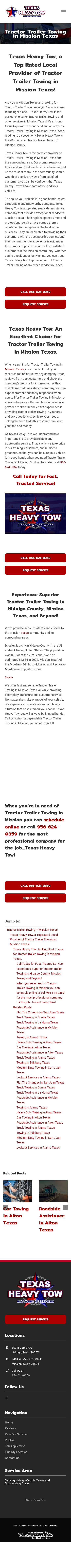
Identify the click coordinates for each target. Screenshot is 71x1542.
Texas (25, 632)
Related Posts (22, 1007)
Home (9, 1422)
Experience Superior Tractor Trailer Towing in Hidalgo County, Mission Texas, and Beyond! (39, 973)
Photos (9, 1440)
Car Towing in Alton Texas (16, 1216)
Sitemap (29, 1500)
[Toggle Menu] (63, 11)
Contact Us (12, 1458)
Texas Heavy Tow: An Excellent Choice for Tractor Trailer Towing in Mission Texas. (38, 953)
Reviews (10, 1428)
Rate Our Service (16, 1434)
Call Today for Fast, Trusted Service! (40, 963)
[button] (5, 1207)
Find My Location (16, 1452)
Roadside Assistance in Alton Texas (52, 1219)
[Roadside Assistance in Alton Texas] (53, 1191)
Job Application (15, 1446)
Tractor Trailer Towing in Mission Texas (32, 929)
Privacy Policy (39, 1500)
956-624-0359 (21, 1375)
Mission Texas (14, 369)
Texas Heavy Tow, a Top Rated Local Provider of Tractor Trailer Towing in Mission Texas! (34, 939)
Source (9, 677)
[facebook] (7, 1398)
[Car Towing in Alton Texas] (17, 1191)
